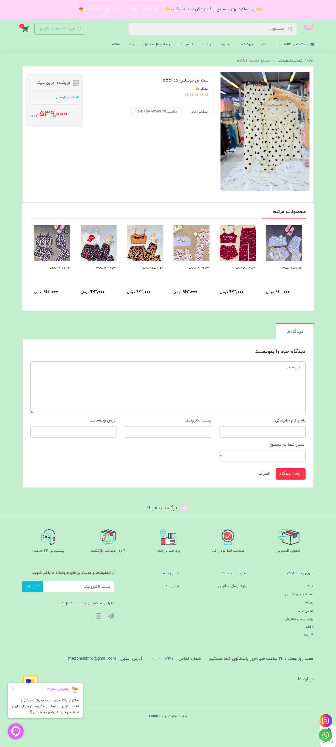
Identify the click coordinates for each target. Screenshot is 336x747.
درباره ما (207, 44)
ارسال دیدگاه (290, 473)
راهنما (131, 44)
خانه (264, 44)
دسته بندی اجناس (299, 594)
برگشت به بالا (162, 508)
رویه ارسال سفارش (156, 44)
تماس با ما (185, 44)
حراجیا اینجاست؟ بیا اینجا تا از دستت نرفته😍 (119, 9)
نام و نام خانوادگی (290, 420)
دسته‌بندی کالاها (296, 44)
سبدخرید (226, 44)
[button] (28, 29)
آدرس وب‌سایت (103, 420)
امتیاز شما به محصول (287, 445)
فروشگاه (247, 44)
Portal (153, 716)
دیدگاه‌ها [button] (294, 332)
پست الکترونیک (198, 420)
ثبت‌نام (33, 586)
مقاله (116, 44)
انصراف (264, 473)
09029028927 (162, 659)
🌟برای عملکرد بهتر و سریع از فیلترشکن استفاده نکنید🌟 (213, 9)
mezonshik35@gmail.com (92, 659)
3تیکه (309, 635)
